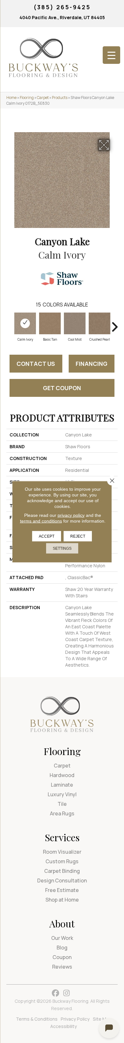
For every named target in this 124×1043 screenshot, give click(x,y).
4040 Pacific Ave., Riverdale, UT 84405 (62, 17)
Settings (62, 548)
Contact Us (36, 363)
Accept (46, 536)
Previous (9, 324)
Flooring (27, 97)
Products (59, 97)
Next (114, 324)
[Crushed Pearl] (99, 323)
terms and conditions (41, 520)
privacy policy (71, 515)
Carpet (43, 97)
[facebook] (55, 993)
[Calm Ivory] (25, 323)
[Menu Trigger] (111, 55)
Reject (77, 536)
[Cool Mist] (74, 323)
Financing (91, 363)
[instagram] (66, 993)
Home (11, 97)
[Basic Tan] (50, 323)
